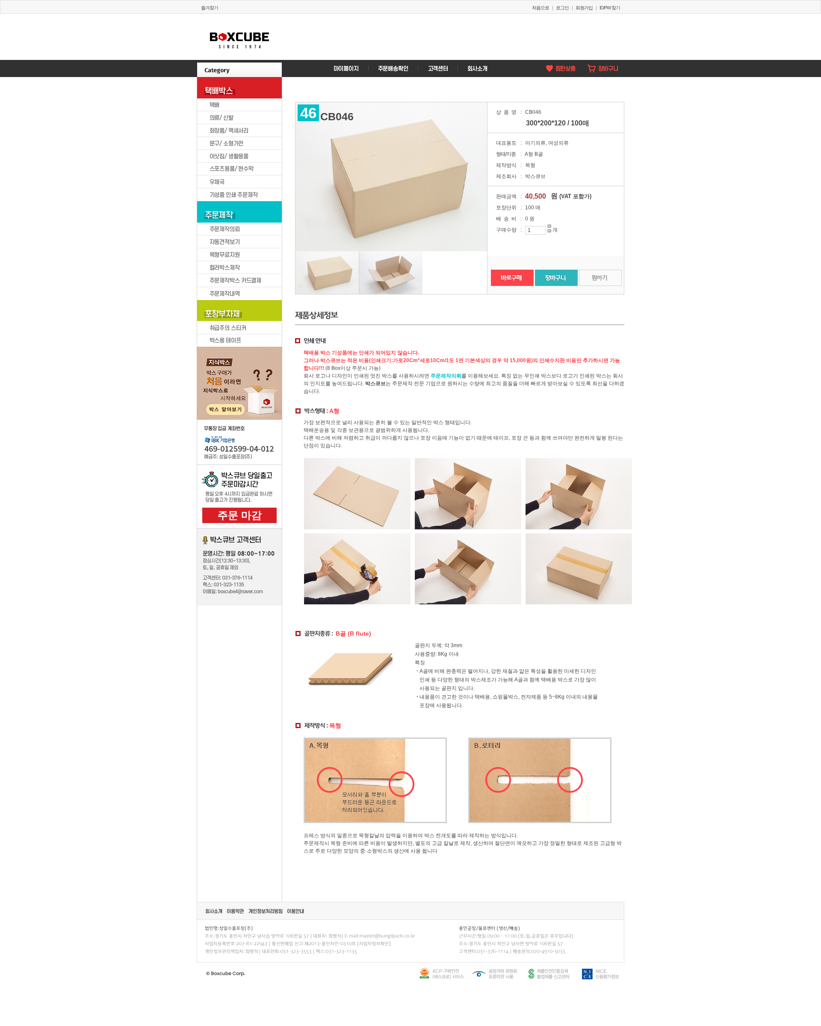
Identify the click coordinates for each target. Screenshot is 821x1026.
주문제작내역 (239, 293)
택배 (239, 104)
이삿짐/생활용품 (239, 156)
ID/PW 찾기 (610, 7)
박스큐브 (239, 37)
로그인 (562, 7)
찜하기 (600, 278)
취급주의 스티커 (239, 327)
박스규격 (219, 378)
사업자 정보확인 (373, 943)
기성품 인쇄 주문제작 (239, 194)
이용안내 (296, 911)
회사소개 (477, 68)
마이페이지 (346, 68)
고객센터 (437, 68)
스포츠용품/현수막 (239, 169)
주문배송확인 (393, 68)
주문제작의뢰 (239, 229)
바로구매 (512, 278)
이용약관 (236, 911)
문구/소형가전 (239, 143)
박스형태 (260, 378)
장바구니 (603, 68)
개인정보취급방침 (266, 911)
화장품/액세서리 (239, 130)
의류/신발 (239, 117)
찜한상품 (560, 68)
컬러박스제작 (239, 267)
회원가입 (584, 7)
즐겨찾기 (209, 7)
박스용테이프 (239, 340)
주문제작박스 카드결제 (239, 280)
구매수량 (506, 230)
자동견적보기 (239, 241)
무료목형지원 (239, 254)
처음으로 (540, 7)
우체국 (239, 181)
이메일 (387, 935)
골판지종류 (219, 403)
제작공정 (260, 403)
